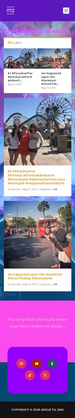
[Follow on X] (45, 375)
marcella (15, 189)
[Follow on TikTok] (30, 375)
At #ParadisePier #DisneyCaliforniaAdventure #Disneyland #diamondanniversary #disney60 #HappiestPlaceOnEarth (36, 177)
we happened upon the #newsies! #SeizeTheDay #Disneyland (35, 276)
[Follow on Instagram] (21, 364)
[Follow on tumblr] (52, 364)
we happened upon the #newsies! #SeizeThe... (51, 78)
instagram (45, 189)
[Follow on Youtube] (37, 364)
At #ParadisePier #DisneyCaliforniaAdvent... (20, 76)
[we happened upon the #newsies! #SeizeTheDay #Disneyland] (54, 58)
